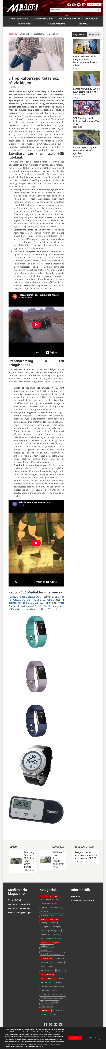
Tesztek (62, 978)
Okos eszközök (52, 1002)
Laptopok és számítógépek (51, 926)
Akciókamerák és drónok (50, 899)
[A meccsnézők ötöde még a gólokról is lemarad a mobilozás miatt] (86, 46)
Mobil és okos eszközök (69, 19)
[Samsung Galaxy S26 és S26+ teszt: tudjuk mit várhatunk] (86, 78)
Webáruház (94, 4)
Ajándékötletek (46, 982)
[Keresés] (99, 10)
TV (42, 1002)
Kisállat (50, 966)
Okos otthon (46, 950)
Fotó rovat (45, 990)
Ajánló (58, 982)
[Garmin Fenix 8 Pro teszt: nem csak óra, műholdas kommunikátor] (43, 860)
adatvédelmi (16, 1046)
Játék (54, 1014)
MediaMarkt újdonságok (19, 912)
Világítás (61, 970)
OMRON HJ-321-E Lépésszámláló (26, 596)
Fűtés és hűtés (57, 962)
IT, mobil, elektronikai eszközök (53, 998)
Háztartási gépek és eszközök (52, 994)
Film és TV (44, 1014)
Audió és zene (58, 1010)
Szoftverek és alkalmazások (51, 938)
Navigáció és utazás (48, 915)
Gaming (44, 923)
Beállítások (91, 1038)
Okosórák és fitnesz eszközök (52, 954)
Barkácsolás (60, 958)
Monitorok (45, 934)
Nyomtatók (57, 934)
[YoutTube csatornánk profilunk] (79, 4)
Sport (61, 915)
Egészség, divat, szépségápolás (53, 986)
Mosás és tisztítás (47, 970)
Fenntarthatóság (25, 24)
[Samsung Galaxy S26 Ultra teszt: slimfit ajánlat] (86, 137)
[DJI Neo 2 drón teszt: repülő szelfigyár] (16, 860)
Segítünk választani (56, 24)
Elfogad (75, 1038)
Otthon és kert (91, 19)
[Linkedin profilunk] (84, 4)
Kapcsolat (75, 896)
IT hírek (53, 923)
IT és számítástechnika (43, 19)
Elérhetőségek (14, 900)
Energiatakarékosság (49, 903)
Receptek (44, 911)
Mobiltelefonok (46, 946)
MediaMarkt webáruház (19, 904)
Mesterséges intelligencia (50, 930)
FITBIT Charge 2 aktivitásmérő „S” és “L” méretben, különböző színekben (36, 606)
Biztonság (44, 962)
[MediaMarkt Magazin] (22, 8)
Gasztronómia (55, 907)
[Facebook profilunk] (69, 4)
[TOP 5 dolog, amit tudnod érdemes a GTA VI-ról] (86, 107)
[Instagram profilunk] (74, 4)
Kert (42, 966)
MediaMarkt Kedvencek (19, 908)
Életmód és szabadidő (18, 19)
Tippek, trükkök (47, 1006)
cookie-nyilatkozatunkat (33, 1046)
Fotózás (44, 907)
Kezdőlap (13, 33)
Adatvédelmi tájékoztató (82, 900)
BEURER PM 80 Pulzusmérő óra (26, 603)
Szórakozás (84, 24)
